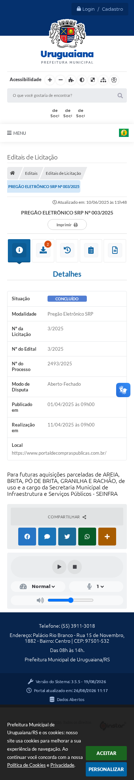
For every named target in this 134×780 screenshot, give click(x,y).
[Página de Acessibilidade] (114, 80)
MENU (19, 132)
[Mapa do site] (103, 80)
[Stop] (75, 567)
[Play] (59, 567)
